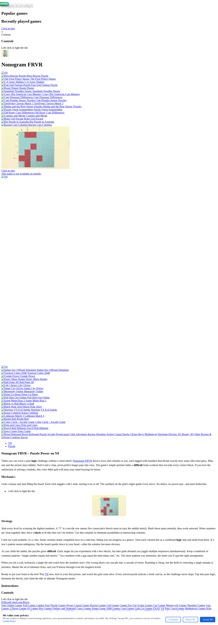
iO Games (32, 608)
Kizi (47, 605)
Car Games (159, 605)
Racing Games (98, 605)
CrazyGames (177, 608)
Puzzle (11, 446)
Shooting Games (196, 605)
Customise (173, 619)
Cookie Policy (9, 621)
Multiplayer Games (195, 608)
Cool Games (127, 608)
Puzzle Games (58, 605)
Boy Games (45, 608)
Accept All (208, 619)
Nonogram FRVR (82, 460)
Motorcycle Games (176, 605)
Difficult (5, 602)
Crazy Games (83, 608)
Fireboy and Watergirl (64, 608)
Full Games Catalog (33, 605)
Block (26, 602)
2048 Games (113, 608)
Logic (20, 602)
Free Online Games (11, 605)
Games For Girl (128, 605)
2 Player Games (18, 608)
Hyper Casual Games (77, 605)
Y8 (10, 443)
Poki (167, 608)
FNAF (156, 608)
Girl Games (113, 605)
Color (13, 602)
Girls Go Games (143, 608)
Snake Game (99, 608)
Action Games (145, 605)
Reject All (190, 619)
